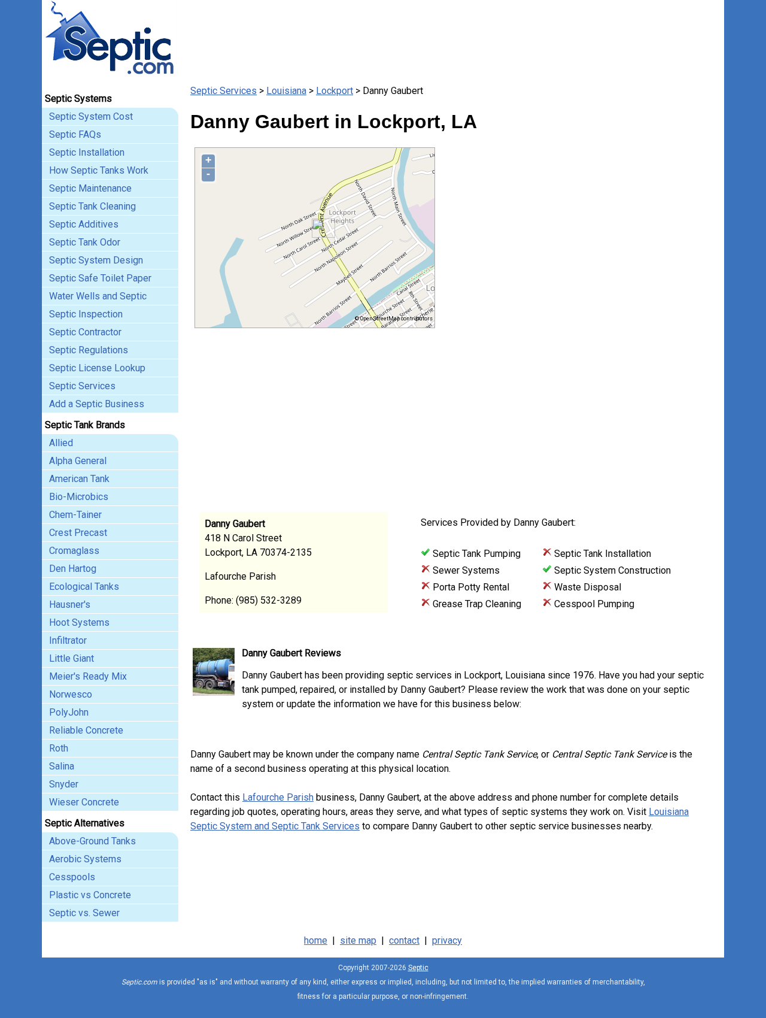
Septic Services (223, 90)
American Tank (79, 478)
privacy (447, 940)
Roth (58, 748)
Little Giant (71, 658)
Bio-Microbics (78, 496)
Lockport (334, 90)
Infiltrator (68, 640)
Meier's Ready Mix (88, 676)
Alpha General (78, 460)
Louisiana (286, 90)
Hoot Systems (79, 622)
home (315, 940)
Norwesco (70, 694)
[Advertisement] (574, 412)
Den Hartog (72, 568)
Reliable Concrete (86, 730)
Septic (418, 968)
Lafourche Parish (278, 797)
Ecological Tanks (84, 586)
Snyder (63, 784)
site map (358, 940)
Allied (61, 443)
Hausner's (69, 604)
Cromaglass (74, 550)
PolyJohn (69, 712)
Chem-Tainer (75, 514)
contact (404, 940)
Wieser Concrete (84, 802)
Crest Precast (78, 532)
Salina (61, 766)
